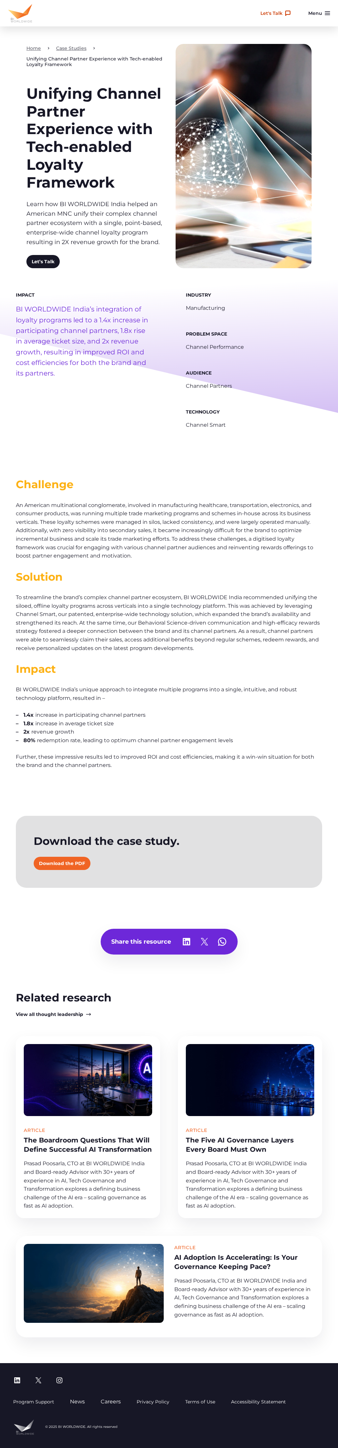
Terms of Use (200, 1402)
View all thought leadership (49, 1014)
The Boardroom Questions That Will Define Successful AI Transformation (88, 1144)
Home (33, 48)
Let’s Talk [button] (43, 262)
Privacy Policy (153, 1402)
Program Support (33, 1402)
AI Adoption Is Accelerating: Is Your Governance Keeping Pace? (236, 1262)
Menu (315, 13)
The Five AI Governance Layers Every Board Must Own (240, 1144)
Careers (111, 1401)
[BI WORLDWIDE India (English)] (20, 13)
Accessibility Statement (258, 1402)
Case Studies (71, 48)
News (77, 1401)
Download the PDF (62, 863)
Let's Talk (271, 13)
